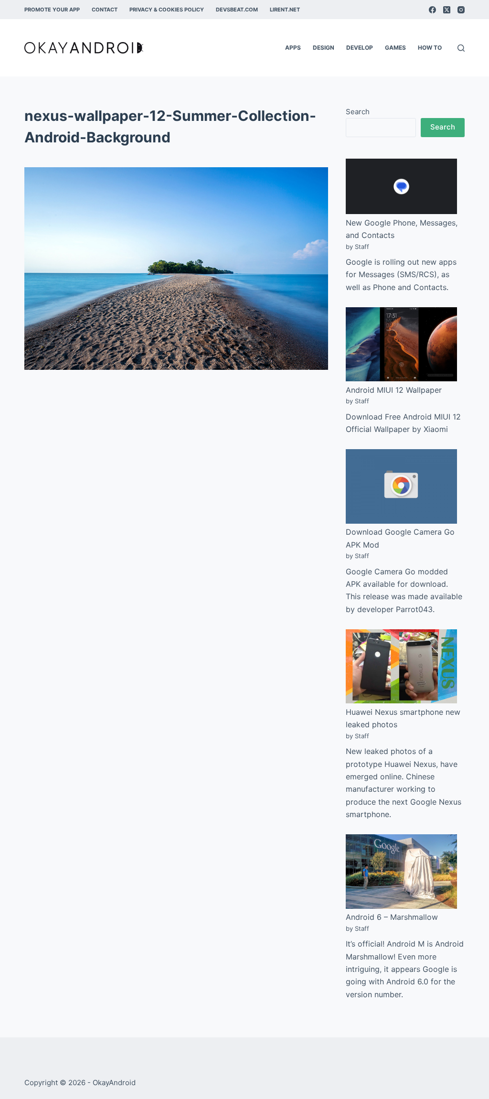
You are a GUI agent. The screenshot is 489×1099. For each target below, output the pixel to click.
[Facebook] (432, 9)
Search (358, 111)
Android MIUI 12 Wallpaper (394, 390)
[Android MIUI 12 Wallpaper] (401, 344)
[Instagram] (461, 9)
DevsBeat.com (237, 9)
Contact (104, 9)
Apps (293, 47)
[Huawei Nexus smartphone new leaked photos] (401, 666)
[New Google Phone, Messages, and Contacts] (401, 186)
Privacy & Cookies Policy (166, 9)
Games (395, 47)
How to (430, 47)
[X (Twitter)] (446, 9)
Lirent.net (285, 9)
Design (323, 47)
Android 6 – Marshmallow (392, 917)
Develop (359, 47)
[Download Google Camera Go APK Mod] (401, 486)
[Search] (461, 48)
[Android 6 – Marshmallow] (401, 871)
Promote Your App (52, 9)
